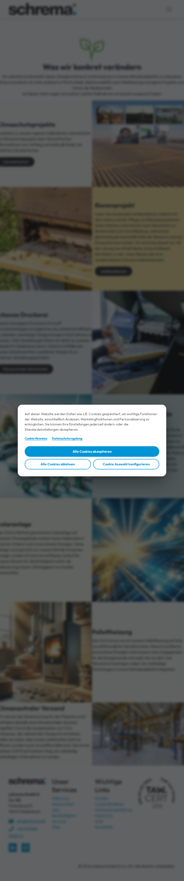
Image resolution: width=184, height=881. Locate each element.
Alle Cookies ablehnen (57, 464)
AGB (99, 821)
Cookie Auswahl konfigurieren (126, 464)
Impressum (104, 815)
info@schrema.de (31, 821)
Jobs (56, 809)
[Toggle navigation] (168, 9)
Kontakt (101, 798)
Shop (56, 827)
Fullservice (60, 798)
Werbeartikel (63, 804)
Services (59, 821)
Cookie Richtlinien (109, 804)
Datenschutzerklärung (113, 809)
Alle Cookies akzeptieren (92, 451)
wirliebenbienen (113, 271)
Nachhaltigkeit (64, 815)
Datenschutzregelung (67, 438)
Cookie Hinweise (36, 438)
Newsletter (104, 827)
